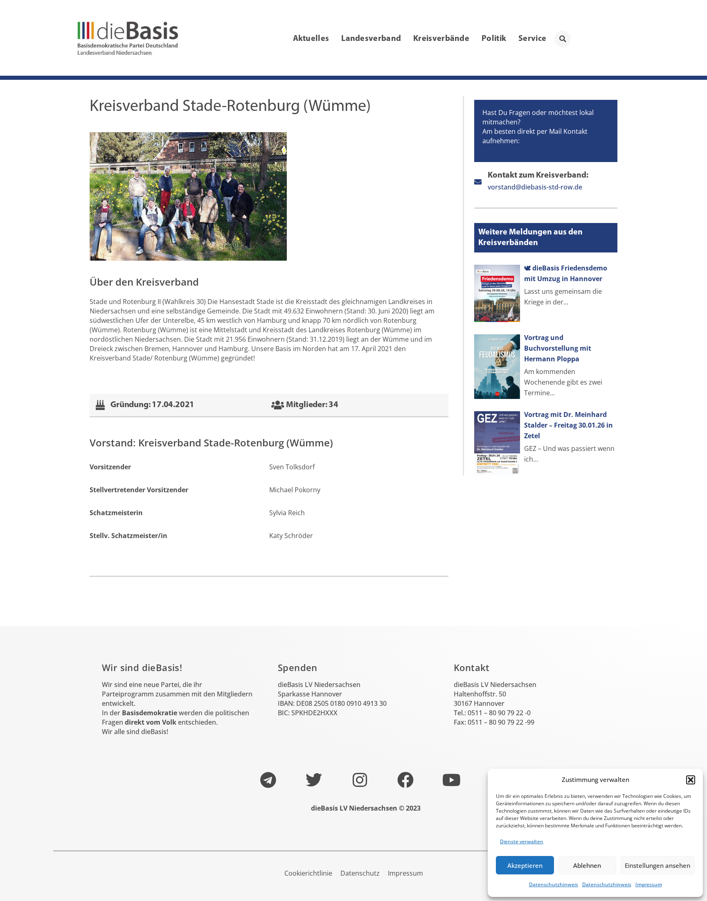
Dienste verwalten (521, 841)
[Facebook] (405, 780)
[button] (691, 780)
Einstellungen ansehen (657, 865)
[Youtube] (451, 780)
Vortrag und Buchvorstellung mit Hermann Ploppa (557, 348)
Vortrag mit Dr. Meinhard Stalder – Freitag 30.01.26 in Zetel (568, 425)
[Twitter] (314, 780)
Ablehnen (587, 865)
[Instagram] (359, 780)
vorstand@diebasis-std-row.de (535, 186)
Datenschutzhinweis (553, 884)
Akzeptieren (525, 865)
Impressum (648, 884)
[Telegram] (268, 780)
